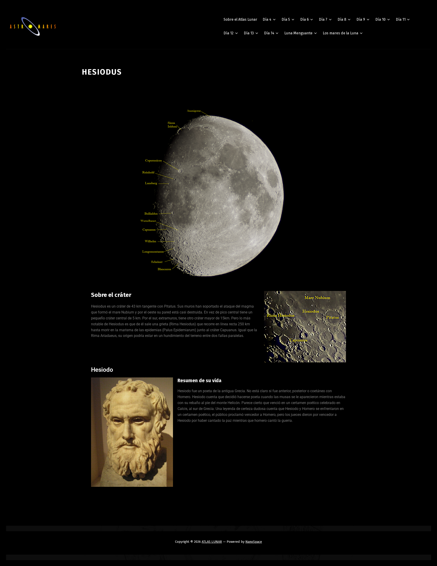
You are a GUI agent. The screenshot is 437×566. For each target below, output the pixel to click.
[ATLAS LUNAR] (33, 26)
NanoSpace (253, 542)
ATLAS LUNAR (212, 542)
